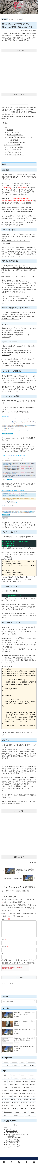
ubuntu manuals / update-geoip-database (15, 350)
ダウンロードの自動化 (12, 145)
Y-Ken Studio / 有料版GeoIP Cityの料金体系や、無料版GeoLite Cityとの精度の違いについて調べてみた (19, 270)
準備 (5, 127)
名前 (4, 940)
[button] (34, 1001)
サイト (3, 953)
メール (4, 946)
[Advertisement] (19, 72)
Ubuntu (5, 19)
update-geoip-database (17, 142)
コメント (5, 919)
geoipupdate (14, 140)
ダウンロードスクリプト (15, 155)
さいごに (7, 1147)
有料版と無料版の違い (15, 135)
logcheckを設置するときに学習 (19, 660)
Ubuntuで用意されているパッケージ (19, 137)
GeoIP (12, 19)
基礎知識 (10, 130)
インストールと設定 (14, 150)
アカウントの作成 (13, 132)
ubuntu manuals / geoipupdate (11, 332)
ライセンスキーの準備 (15, 147)
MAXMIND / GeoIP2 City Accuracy (13, 281)
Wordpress (19, 19)
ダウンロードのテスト (15, 152)
